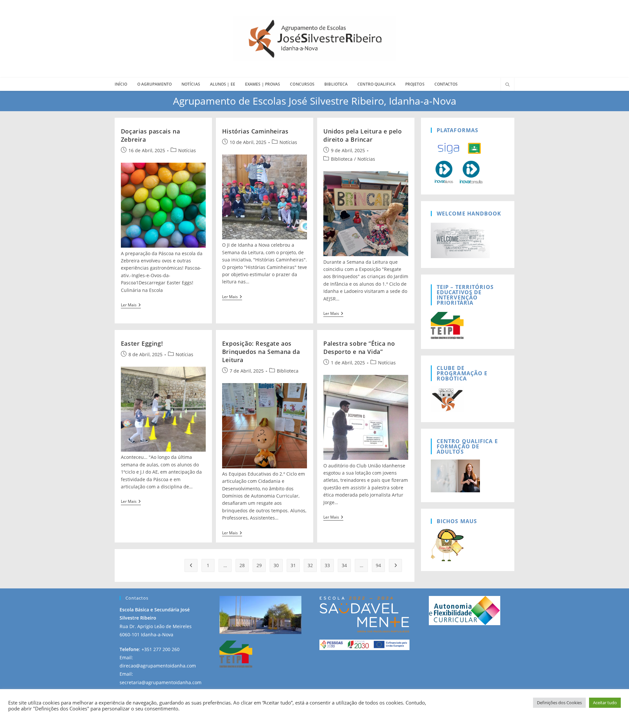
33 (327, 565)
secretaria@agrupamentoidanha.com (160, 682)
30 (276, 565)
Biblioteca (342, 159)
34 (344, 565)
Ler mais (131, 305)
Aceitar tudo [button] (605, 703)
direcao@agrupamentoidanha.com (158, 666)
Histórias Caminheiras (255, 131)
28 (242, 565)
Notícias (187, 150)
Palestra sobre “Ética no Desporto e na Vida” (359, 347)
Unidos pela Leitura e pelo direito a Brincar (362, 135)
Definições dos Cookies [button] (559, 703)
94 (378, 565)
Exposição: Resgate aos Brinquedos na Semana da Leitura (261, 351)
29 (259, 565)
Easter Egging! (142, 343)
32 (310, 565)
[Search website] (507, 85)
